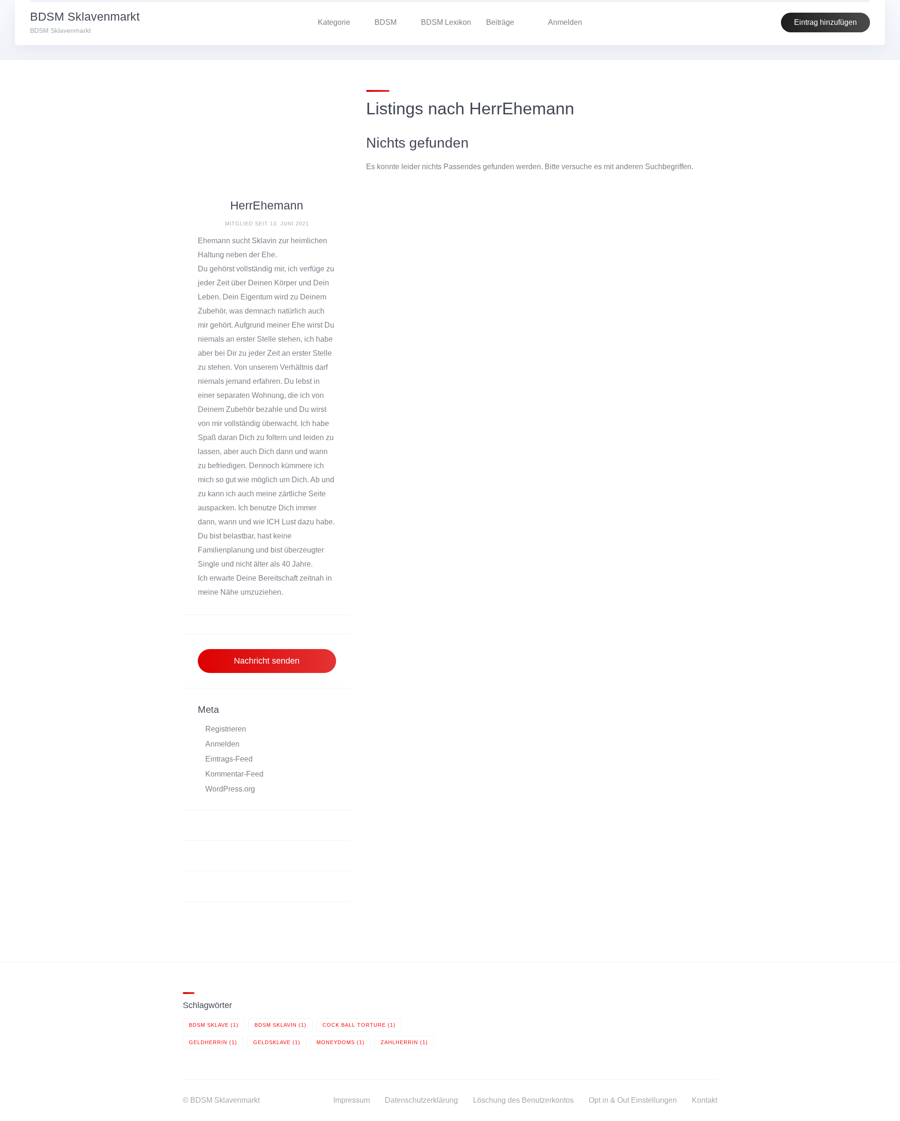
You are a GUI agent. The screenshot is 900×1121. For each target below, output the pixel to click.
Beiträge (500, 22)
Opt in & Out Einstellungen (633, 1100)
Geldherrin (213, 1042)
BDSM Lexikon (446, 22)
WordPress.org (230, 789)
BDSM (386, 22)
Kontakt (704, 1100)
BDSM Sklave (214, 1025)
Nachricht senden (267, 660)
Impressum (351, 1100)
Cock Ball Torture (359, 1025)
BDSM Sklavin (281, 1025)
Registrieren (225, 729)
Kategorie (334, 22)
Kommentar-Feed (234, 774)
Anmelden (222, 744)
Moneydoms (340, 1042)
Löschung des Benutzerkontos (523, 1100)
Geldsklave (276, 1042)
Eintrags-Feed (229, 759)
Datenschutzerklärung (421, 1100)
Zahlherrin (404, 1042)
